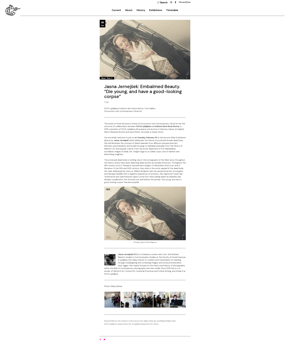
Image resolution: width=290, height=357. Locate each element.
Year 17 (109, 78)
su (107, 102)
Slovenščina (184, 2)
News (103, 78)
